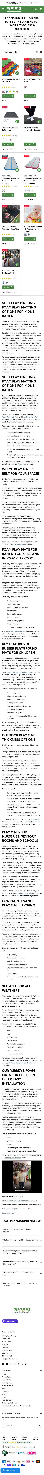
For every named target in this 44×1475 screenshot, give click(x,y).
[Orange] (17, 91)
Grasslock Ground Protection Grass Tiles (10, 227)
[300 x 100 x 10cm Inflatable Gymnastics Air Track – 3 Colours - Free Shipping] (33, 164)
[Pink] (32, 190)
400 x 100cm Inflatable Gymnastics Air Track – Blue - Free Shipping (10, 179)
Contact (4, 1397)
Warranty (5, 1391)
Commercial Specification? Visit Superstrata (16, 1406)
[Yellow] (10, 91)
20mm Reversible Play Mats (32, 80)
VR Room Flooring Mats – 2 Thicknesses (32, 128)
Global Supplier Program (10, 1403)
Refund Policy (6, 1380)
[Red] (10, 140)
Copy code (36, 3)
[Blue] (7, 91)
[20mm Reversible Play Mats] (33, 67)
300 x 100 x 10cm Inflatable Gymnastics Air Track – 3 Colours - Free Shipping (32, 179)
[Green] (14, 91)
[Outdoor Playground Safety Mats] (11, 115)
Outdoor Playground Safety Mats (10, 128)
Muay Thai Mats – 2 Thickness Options (9, 271)
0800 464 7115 (7, 1356)
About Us (5, 1394)
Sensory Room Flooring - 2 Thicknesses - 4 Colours (33, 228)
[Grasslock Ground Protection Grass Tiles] (11, 214)
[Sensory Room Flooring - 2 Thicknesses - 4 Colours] (33, 214)
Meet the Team (7, 1400)
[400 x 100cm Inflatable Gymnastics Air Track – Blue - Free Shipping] (11, 164)
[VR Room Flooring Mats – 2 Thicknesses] (33, 115)
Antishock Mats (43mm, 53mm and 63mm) (18, 1209)
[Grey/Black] (29, 234)
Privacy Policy (6, 1377)
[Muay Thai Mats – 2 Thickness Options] (11, 258)
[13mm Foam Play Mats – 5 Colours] (11, 67)
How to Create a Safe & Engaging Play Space (19, 1201)
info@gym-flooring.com (9, 1359)
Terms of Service (7, 1386)
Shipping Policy (7, 1383)
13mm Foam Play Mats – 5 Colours (11, 80)
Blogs (4, 1388)
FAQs (4, 1374)
